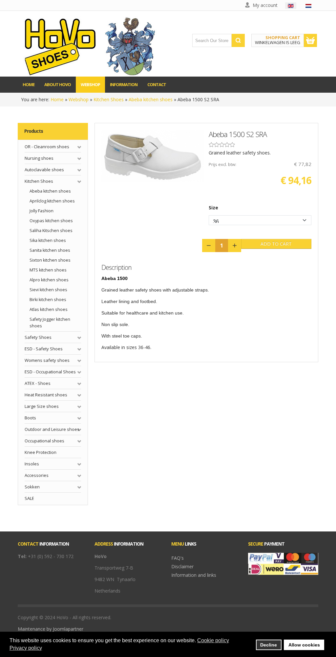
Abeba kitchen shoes (151, 99)
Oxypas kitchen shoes (51, 220)
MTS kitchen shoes (48, 270)
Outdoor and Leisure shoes (52, 429)
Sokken (32, 487)
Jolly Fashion (41, 211)
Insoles (32, 464)
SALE (29, 498)
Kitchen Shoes (109, 99)
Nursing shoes (39, 158)
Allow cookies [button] (304, 644)
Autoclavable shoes (44, 170)
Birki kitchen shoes (48, 299)
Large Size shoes (42, 406)
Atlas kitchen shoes (49, 309)
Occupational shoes (44, 441)
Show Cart (310, 40)
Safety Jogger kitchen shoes (50, 323)
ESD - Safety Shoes (44, 349)
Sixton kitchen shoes (50, 260)
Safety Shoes (38, 337)
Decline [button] (268, 644)
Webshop (79, 99)
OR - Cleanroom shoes (47, 147)
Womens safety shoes (47, 360)
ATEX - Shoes (38, 383)
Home (57, 99)
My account (265, 5)
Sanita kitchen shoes (50, 250)
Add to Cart (276, 244)
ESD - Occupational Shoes (50, 372)
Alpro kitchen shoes (49, 280)
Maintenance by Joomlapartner (50, 629)
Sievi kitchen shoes (48, 290)
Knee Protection (40, 452)
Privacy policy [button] (26, 648)
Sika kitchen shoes (48, 240)
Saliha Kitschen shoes (51, 230)
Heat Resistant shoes (46, 395)
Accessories (37, 475)
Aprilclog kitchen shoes (52, 201)
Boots (30, 418)
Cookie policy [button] (213, 640)
